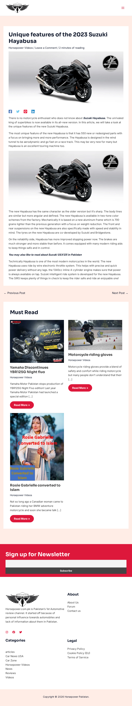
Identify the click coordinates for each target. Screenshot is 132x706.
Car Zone (11, 660)
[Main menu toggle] (123, 8)
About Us (73, 602)
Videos (10, 677)
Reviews (11, 673)
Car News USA (14, 656)
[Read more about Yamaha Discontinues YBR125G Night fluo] (37, 341)
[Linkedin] (33, 111)
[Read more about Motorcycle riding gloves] (95, 334)
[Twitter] (18, 111)
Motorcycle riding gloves (90, 355)
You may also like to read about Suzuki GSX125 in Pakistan (45, 254)
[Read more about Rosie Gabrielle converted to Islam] (37, 446)
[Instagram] (7, 632)
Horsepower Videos (21, 47)
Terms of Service (78, 657)
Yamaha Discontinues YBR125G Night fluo (29, 369)
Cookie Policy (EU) (78, 653)
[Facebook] (10, 111)
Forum (71, 606)
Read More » (22, 405)
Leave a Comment (46, 47)
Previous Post (14, 293)
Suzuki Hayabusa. (94, 118)
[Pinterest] (25, 111)
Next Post (120, 293)
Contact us (74, 610)
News (9, 668)
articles (10, 652)
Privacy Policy (76, 648)
